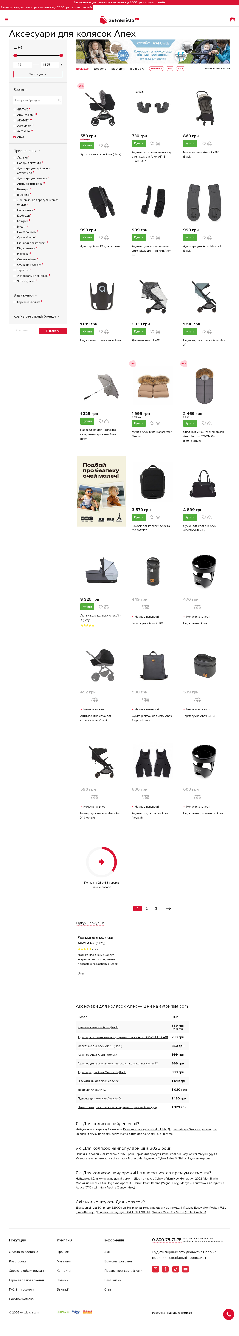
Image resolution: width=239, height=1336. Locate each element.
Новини (62, 1280)
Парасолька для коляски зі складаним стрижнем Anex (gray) (98, 434)
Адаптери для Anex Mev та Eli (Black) (203, 248)
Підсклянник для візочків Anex (100, 340)
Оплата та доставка (23, 1252)
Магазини (64, 1261)
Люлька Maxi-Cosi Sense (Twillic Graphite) (179, 1212)
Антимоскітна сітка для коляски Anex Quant (95, 718)
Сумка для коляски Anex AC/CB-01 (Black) (199, 528)
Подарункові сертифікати (123, 1271)
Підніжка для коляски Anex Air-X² (204, 342)
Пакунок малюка (21, 1299)
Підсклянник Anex (195, 623)
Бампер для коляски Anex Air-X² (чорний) (100, 815)
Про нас (63, 1252)
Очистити (22, 330)
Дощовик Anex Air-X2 (146, 340)
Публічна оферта (21, 1289)
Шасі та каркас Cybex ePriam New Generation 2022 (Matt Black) (176, 1178)
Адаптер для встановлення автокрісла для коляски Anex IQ (151, 250)
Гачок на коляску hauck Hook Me (144, 1129)
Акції (107, 1252)
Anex (20, 137)
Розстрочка (17, 1261)
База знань (112, 1280)
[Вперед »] (168, 908)
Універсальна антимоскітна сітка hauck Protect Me (109, 1158)
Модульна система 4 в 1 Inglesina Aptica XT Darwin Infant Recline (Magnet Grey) (127, 1183)
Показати (53, 330)
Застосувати (38, 74)
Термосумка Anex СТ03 (199, 716)
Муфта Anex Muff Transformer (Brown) (152, 434)
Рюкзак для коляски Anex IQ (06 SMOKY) (151, 528)
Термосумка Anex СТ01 (147, 623)
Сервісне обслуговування (28, 1271)
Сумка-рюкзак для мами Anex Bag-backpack (152, 718)
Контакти (64, 1271)
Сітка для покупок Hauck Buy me (151, 1134)
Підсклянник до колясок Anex (203, 813)
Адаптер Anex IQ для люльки (100, 246)
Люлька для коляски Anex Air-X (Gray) (100, 618)
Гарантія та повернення (26, 1280)
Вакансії (63, 1289)
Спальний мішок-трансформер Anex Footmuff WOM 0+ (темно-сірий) (203, 436)
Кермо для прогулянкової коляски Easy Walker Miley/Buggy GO (176, 1154)
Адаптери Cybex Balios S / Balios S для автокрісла (177, 1158)
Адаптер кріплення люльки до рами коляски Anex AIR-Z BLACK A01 (152, 156)
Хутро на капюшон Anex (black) (100, 154)
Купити (87, 145)
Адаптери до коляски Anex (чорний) (150, 815)
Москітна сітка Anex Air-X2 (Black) (201, 154)
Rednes (186, 1313)
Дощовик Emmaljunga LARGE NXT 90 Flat (123, 1212)
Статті (108, 1289)
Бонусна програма (118, 1261)
